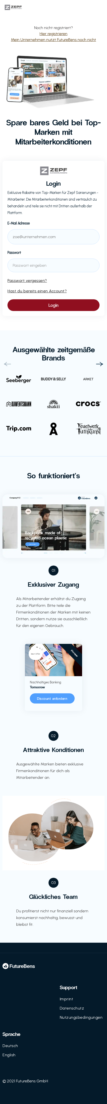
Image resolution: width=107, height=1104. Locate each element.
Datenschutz (72, 1008)
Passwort (14, 253)
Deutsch (10, 1045)
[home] (20, 7)
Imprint (66, 999)
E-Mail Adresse (18, 223)
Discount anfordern (52, 698)
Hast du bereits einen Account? (37, 291)
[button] (7, 364)
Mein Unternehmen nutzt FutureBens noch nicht (53, 39)
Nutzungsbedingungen (81, 1017)
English (9, 1055)
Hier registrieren (53, 33)
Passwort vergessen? (27, 280)
